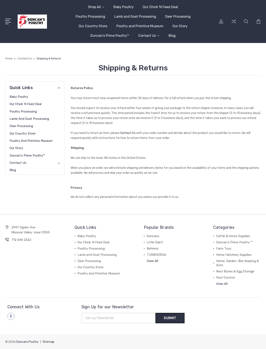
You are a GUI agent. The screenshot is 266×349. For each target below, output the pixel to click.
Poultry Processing (90, 16)
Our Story (179, 26)
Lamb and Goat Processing (135, 16)
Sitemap (48, 342)
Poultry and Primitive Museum (139, 26)
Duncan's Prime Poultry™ (109, 36)
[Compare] (233, 24)
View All (152, 261)
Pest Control (225, 277)
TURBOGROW (156, 255)
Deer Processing (178, 16)
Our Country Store (93, 26)
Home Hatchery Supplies (233, 255)
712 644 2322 (21, 240)
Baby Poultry (123, 7)
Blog (172, 36)
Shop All (94, 7)
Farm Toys (223, 248)
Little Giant (155, 242)
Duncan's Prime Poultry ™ (234, 242)
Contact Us (147, 36)
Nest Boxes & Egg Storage (235, 271)
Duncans (153, 236)
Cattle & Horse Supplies (233, 236)
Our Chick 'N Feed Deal (160, 7)
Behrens (153, 248)
